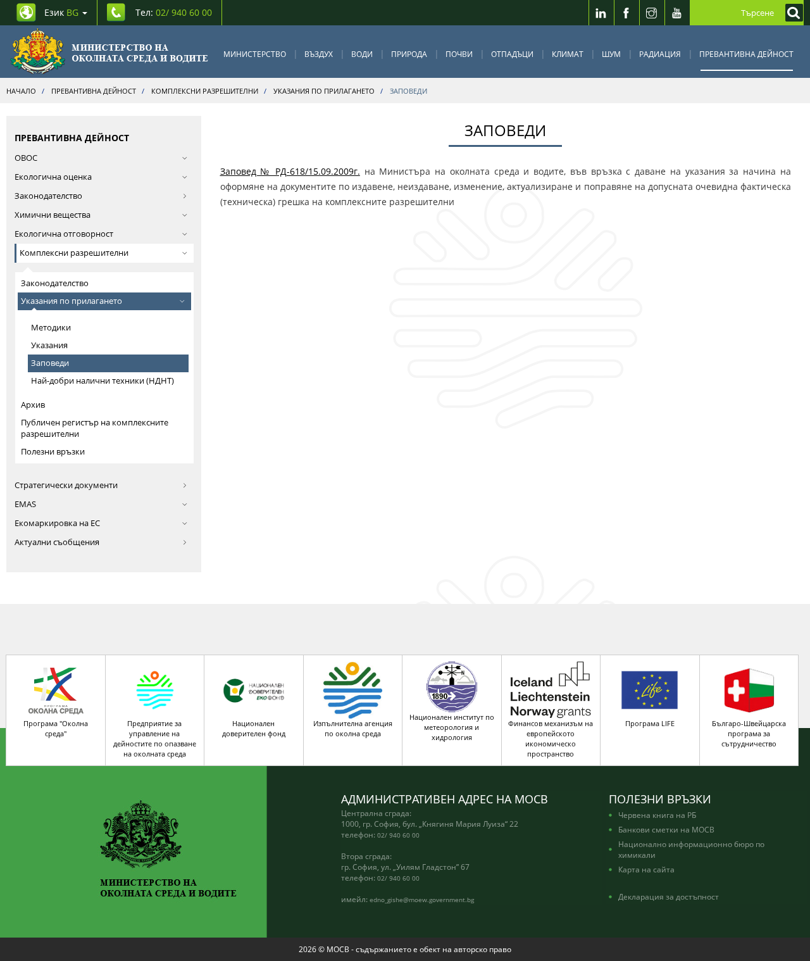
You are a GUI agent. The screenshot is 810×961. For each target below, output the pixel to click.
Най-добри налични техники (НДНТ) (102, 380)
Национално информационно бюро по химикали (691, 849)
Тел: (173, 12)
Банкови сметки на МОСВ (666, 829)
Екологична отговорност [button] (64, 234)
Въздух (318, 54)
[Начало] (109, 51)
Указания (49, 345)
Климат (567, 54)
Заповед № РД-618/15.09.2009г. (290, 171)
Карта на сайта (646, 869)
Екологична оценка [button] (53, 177)
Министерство (254, 54)
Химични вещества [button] (52, 215)
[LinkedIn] (601, 12)
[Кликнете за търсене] (791, 12)
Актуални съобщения (57, 542)
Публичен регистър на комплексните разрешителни (94, 428)
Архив (33, 404)
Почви (459, 54)
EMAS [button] (25, 504)
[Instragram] (651, 12)
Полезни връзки (53, 451)
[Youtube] (677, 12)
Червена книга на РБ (657, 815)
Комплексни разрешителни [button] (74, 253)
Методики (51, 327)
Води (362, 54)
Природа (409, 54)
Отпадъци (512, 54)
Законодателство (48, 196)
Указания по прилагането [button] (71, 301)
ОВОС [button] (26, 158)
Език (61, 12)
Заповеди (50, 363)
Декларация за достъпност (668, 896)
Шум (611, 54)
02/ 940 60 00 (398, 835)
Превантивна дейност (746, 54)
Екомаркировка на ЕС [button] (57, 523)
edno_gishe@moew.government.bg (422, 899)
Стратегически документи (66, 485)
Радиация (660, 54)
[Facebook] (626, 12)
